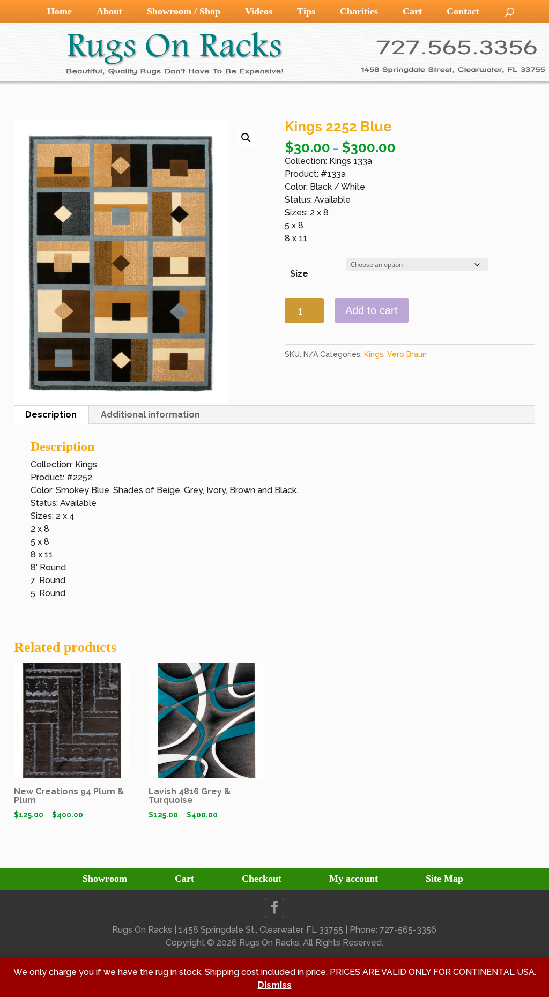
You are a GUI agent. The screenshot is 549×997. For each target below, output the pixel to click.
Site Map (444, 878)
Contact (463, 11)
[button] (246, 137)
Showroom (105, 878)
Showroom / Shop (183, 11)
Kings (373, 354)
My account (353, 878)
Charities (359, 11)
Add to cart (371, 310)
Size (299, 274)
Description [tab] (51, 415)
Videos (258, 11)
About (109, 11)
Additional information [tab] (150, 415)
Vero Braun (407, 354)
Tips (306, 11)
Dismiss (275, 985)
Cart (412, 11)
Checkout (261, 878)
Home (59, 11)
